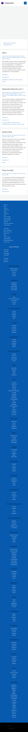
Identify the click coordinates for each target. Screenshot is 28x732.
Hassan (14, 703)
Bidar (14, 691)
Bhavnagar (14, 456)
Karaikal (14, 538)
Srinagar (14, 354)
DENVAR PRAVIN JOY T (12, 89)
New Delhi (14, 368)
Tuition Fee (6, 242)
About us (6, 204)
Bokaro (14, 633)
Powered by (11, 728)
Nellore (14, 273)
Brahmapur (14, 440)
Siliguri (14, 346)
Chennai (14, 478)
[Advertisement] (14, 21)
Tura (14, 510)
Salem (14, 485)
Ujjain (14, 318)
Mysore (14, 425)
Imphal (14, 506)
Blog (5, 206)
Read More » (5, 74)
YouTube (6, 251)
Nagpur (14, 467)
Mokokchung (14, 526)
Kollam (14, 304)
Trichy (14, 483)
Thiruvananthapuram (14, 298)
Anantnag (14, 357)
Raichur (14, 713)
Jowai (14, 511)
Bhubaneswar (14, 435)
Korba (14, 619)
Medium (6, 261)
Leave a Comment (6, 56)
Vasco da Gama (14, 672)
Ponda (14, 677)
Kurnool (14, 275)
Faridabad (14, 571)
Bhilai (14, 615)
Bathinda (14, 332)
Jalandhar (14, 329)
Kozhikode (14, 300)
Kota (14, 589)
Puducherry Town (14, 535)
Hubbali (14, 707)
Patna (14, 600)
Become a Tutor (8, 231)
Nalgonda (14, 552)
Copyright (9, 725)
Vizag (14, 382)
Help (5, 215)
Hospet (14, 705)
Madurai (14, 481)
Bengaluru (14, 686)
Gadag (14, 700)
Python (8, 58)
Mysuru (14, 712)
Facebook (6, 249)
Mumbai (14, 464)
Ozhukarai (14, 536)
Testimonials (7, 225)
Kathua (14, 360)
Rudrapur (14, 647)
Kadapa (14, 395)
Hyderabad (14, 283)
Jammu (14, 355)
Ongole (14, 402)
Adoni (14, 407)
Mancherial (14, 561)
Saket (14, 373)
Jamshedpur (14, 628)
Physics (4, 58)
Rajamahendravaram (14, 390)
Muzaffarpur (14, 605)
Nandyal (14, 404)
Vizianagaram (14, 399)
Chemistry (4, 95)
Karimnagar (14, 288)
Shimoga (14, 715)
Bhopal (14, 313)
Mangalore (14, 428)
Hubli (14, 423)
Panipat (14, 575)
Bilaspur (14, 617)
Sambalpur (14, 442)
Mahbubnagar (14, 551)
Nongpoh (14, 513)
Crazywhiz (9, 3)
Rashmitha (7, 132)
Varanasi (14, 499)
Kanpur (14, 494)
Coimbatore (14, 480)
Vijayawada (14, 270)
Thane (14, 469)
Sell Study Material (8, 240)
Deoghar (14, 635)
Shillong (14, 508)
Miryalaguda (14, 559)
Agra (14, 497)
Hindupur (14, 414)
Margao (14, 674)
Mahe (14, 540)
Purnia (14, 606)
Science (4, 96)
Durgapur (14, 343)
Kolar (14, 708)
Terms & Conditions (9, 223)
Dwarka (14, 369)
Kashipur (14, 649)
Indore (14, 311)
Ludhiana (14, 325)
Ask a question (7, 230)
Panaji (14, 671)
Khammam (14, 289)
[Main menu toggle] (25, 3)
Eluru (14, 401)
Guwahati (14, 656)
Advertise (6, 228)
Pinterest (6, 260)
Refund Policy (7, 220)
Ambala (14, 576)
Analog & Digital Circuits (15, 93)
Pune (14, 465)
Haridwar (14, 644)
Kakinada (14, 394)
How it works (7, 216)
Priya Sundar (8, 170)
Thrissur (14, 302)
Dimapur (14, 524)
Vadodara (14, 453)
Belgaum (14, 426)
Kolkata (14, 339)
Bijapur (14, 693)
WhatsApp (6, 253)
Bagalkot (14, 685)
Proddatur (14, 411)
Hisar (14, 578)
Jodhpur (14, 587)
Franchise (6, 213)
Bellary (14, 690)
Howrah (14, 341)
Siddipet (14, 557)
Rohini (14, 371)
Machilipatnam (14, 406)
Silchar (14, 658)
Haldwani (14, 645)
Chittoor (14, 412)
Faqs (5, 211)
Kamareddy (14, 562)
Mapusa (14, 676)
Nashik (14, 470)
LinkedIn (6, 258)
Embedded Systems (13, 95)
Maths (24, 95)
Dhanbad (14, 630)
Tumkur (14, 717)
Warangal (14, 284)
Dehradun (14, 642)
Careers (6, 208)
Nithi (4, 53)
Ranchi (14, 631)
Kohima (14, 522)
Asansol (14, 344)
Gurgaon (14, 573)
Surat (14, 451)
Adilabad (14, 554)
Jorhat (14, 661)
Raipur (14, 614)
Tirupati (14, 392)
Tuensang (14, 527)
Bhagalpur (14, 603)
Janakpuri (14, 375)
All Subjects (12, 57)
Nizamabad (14, 286)
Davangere (14, 698)
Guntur (14, 272)
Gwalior (14, 316)
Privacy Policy (7, 218)
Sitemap (6, 221)
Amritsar (14, 327)
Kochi (14, 297)
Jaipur (14, 585)
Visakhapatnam (14, 268)
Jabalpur (14, 314)
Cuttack (14, 437)
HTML (23, 57)
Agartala (14, 521)
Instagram (6, 255)
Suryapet (14, 556)
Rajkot (14, 455)
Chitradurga (14, 697)
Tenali (14, 409)
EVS (21, 57)
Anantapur (14, 397)
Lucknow (14, 492)
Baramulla (14, 359)
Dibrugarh (14, 660)
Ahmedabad (14, 450)
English (18, 57)
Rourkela (14, 439)
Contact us (6, 209)
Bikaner (14, 590)
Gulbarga (14, 702)
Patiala (14, 330)
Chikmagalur (14, 695)
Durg (14, 621)
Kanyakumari (15, 56)
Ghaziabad (14, 495)
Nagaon (14, 663)
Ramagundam (14, 549)
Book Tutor (6, 233)
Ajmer (14, 592)
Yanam (14, 541)
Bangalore (14, 421)
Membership (7, 238)
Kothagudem (14, 564)
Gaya (14, 601)
